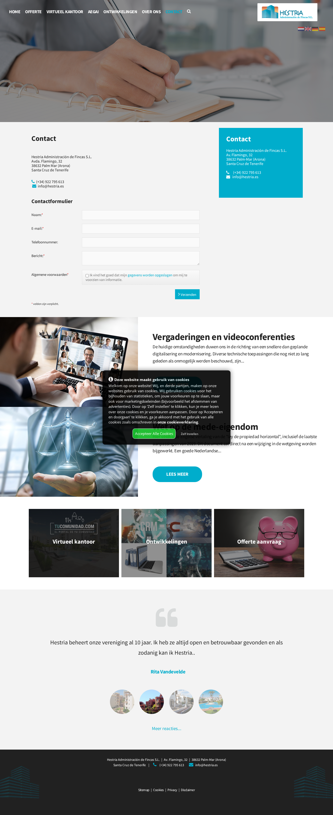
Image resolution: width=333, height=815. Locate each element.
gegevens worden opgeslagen (150, 275)
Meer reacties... (166, 728)
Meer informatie (74, 543)
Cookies (158, 790)
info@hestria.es (245, 176)
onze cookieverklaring (177, 422)
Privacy (172, 790)
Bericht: (38, 255)
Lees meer (177, 474)
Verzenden (188, 294)
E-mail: (37, 228)
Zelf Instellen (189, 434)
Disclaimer (188, 790)
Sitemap (143, 790)
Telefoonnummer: (44, 242)
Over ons (151, 11)
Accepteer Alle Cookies (154, 433)
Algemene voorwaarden (50, 274)
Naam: (37, 214)
